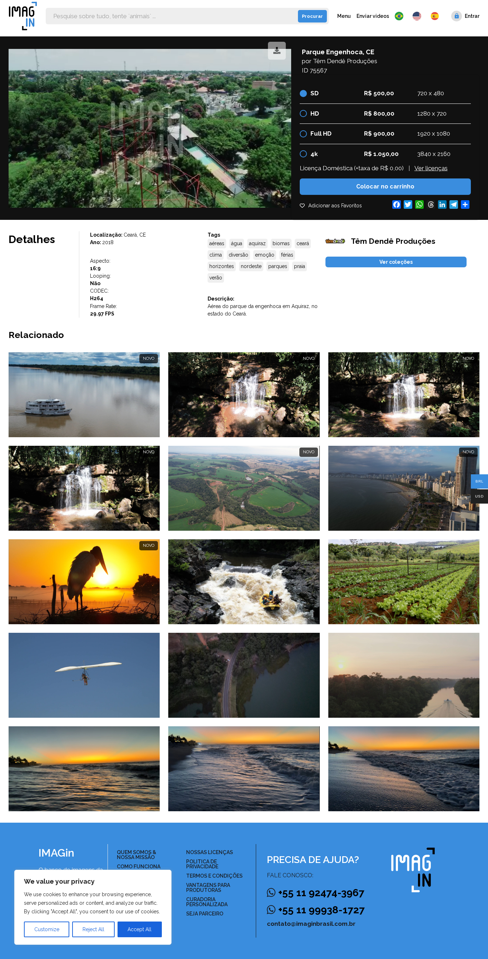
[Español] (435, 16)
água (236, 243)
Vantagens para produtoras (208, 887)
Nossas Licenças (209, 852)
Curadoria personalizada (207, 902)
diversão (238, 255)
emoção (264, 255)
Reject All (93, 929)
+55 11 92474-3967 (321, 893)
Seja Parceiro (204, 914)
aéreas (216, 243)
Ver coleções (396, 262)
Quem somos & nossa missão (136, 854)
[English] (419, 16)
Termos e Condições (214, 876)
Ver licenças (431, 168)
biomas (281, 243)
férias (287, 255)
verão (215, 278)
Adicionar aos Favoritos (335, 205)
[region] (92, 907)
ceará (303, 243)
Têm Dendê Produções (345, 61)
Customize (46, 929)
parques (277, 266)
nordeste (251, 266)
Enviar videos (373, 16)
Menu (344, 16)
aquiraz (257, 243)
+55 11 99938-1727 (321, 910)
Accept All (139, 929)
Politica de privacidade (202, 864)
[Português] (401, 16)
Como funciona (138, 866)
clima (215, 255)
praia (299, 266)
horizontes (221, 266)
